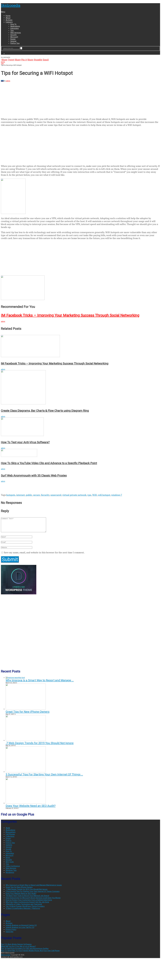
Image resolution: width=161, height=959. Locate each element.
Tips (12, 30)
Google (8, 849)
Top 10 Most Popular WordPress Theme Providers (25, 906)
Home (8, 16)
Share (4, 59)
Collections (10, 836)
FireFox (8, 841)
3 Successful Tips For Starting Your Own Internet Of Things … (44, 774)
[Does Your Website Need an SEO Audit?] (26, 803)
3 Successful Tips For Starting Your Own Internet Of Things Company (33, 891)
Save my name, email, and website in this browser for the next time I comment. (44, 552)
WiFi (94, 494)
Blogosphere (10, 832)
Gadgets (9, 845)
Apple (8, 828)
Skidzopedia (10, 5)
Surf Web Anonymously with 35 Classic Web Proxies (34, 475)
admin (8, 81)
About (8, 18)
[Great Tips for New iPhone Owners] (26, 709)
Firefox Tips (15, 43)
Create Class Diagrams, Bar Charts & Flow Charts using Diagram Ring (45, 410)
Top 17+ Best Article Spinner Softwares (16, 944)
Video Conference (13, 866)
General (13, 41)
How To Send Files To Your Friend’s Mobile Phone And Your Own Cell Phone (30, 951)
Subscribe (9, 932)
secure (36, 494)
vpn (89, 494)
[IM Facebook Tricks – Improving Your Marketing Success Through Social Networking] (80, 287)
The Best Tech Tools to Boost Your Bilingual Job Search (27, 896)
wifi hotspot (104, 494)
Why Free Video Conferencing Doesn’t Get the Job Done (27, 902)
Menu (3, 12)
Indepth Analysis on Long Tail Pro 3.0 (20, 927)
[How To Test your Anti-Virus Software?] (80, 427)
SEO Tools (10, 862)
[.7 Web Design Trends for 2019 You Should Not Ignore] (26, 740)
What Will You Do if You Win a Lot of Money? (18, 946)
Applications (15, 26)
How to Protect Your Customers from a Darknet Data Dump (29, 900)
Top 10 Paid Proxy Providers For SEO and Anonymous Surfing (24, 948)
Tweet (11, 59)
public (29, 494)
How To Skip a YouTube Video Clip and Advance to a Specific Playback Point (49, 463)
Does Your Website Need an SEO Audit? (31, 805)
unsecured (55, 494)
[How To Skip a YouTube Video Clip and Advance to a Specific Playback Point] (80, 453)
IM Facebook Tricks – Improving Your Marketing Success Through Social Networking (70, 315)
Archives (9, 20)
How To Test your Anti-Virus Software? (25, 442)
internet (20, 494)
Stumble (38, 59)
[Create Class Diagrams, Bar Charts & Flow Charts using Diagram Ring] (80, 387)
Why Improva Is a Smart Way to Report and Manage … (40, 680)
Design (13, 39)
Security (13, 35)
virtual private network (74, 494)
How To (13, 24)
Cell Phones (10, 834)
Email (46, 59)
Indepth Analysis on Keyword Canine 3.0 (21, 925)
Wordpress (10, 872)
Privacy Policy (11, 929)
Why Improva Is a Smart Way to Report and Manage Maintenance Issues (34, 885)
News (8, 858)
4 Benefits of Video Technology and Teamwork (24, 904)
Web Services (15, 33)
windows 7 (116, 494)
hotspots (10, 494)
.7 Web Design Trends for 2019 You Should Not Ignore (40, 743)
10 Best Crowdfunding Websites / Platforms (23, 908)
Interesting (14, 28)
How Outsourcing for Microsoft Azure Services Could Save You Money (33, 898)
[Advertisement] (21, 98)
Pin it (24, 59)
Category (9, 22)
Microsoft (14, 37)
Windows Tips (11, 870)
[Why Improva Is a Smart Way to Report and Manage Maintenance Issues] (15, 678)
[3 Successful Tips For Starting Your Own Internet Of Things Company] (26, 772)
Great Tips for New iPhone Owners (27, 711)
